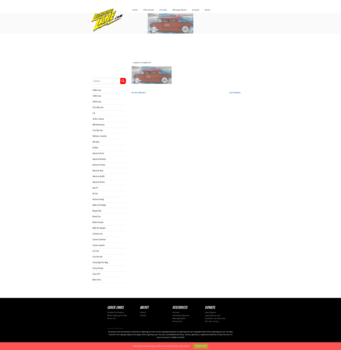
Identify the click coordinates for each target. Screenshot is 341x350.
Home (135, 10)
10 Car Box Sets (98, 107)
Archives (176, 312)
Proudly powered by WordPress (115, 328)
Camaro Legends (99, 245)
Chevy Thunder (98, 268)
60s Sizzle (96, 142)
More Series (97, 279)
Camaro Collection (99, 239)
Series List (111, 318)
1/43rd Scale (97, 101)
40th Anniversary (98, 124)
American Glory (98, 170)
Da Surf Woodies (139, 92)
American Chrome (99, 165)
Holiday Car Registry (115, 312)
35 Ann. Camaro (98, 119)
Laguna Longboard (142, 62)
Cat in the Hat (97, 256)
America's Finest (98, 153)
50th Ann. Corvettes (100, 136)
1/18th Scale (97, 90)
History (143, 312)
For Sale (163, 10)
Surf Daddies (235, 92)
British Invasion (98, 222)
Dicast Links (177, 321)
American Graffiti (98, 176)
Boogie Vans (97, 210)
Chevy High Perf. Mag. (101, 262)
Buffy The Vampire (99, 228)
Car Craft (96, 251)
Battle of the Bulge (99, 205)
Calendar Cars (98, 233)
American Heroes (99, 182)
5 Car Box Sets (98, 130)
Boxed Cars (97, 216)
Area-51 (95, 187)
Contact (195, 10)
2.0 (94, 113)
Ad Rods (95, 147)
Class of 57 (96, 274)
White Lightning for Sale (117, 315)
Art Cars (95, 193)
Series (207, 10)
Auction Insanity (98, 199)
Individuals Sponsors (181, 315)
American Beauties (99, 159)
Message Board (179, 10)
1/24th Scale (97, 96)
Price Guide (148, 10)
